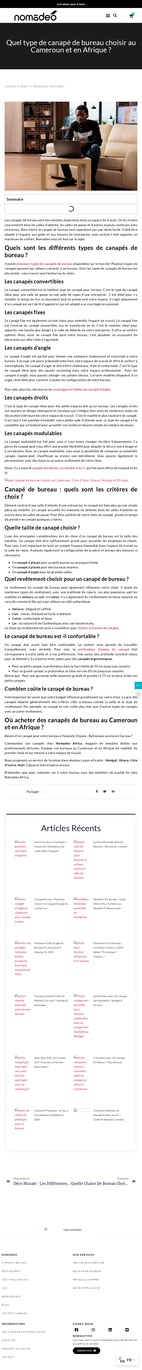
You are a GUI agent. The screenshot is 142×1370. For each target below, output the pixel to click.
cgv (4, 1288)
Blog (5, 1304)
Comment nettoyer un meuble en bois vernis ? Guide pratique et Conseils (108, 1115)
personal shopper (86, 1279)
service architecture (88, 1262)
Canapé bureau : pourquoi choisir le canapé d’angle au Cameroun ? (51, 904)
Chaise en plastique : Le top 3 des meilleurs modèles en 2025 (51, 1115)
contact (8, 1357)
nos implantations (15, 1279)
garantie (8, 1340)
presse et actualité (16, 1348)
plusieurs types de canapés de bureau (44, 264)
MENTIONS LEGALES (14, 1313)
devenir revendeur (87, 1271)
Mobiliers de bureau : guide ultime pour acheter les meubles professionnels (109, 904)
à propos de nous (14, 1262)
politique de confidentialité (23, 1331)
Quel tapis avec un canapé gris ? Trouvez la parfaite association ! (49, 1062)
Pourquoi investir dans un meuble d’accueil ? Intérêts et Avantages (51, 1000)
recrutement (11, 1296)
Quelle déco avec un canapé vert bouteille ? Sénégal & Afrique (110, 1000)
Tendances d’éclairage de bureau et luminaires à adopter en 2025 (48, 948)
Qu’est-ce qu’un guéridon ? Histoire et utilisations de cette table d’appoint (50, 846)
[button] (107, 15)
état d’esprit (11, 1271)
